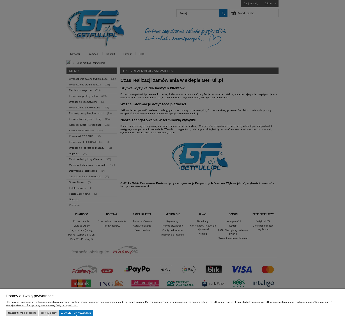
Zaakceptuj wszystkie (76, 312)
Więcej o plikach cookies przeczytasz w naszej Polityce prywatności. (42, 305)
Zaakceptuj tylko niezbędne (22, 312)
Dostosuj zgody (49, 312)
